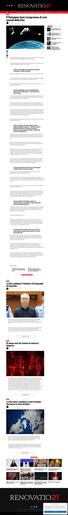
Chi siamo (24, 12)
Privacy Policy (33, 12)
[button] (66, 504)
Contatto (42, 12)
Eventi (28, 12)
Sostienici (46, 12)
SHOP (50, 12)
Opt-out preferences (50, 513)
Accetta (55, 511)
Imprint (62, 513)
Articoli (21, 12)
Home (17, 12)
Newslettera (38, 12)
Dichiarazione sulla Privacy (57, 513)
